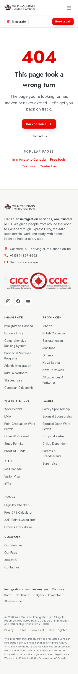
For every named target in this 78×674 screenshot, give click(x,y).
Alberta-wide (13, 601)
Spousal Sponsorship (57, 416)
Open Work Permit (16, 436)
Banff (7, 595)
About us (10, 560)
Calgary (38, 595)
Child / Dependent (54, 443)
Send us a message (24, 262)
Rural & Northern (15, 373)
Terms (22, 630)
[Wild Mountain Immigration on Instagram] (8, 301)
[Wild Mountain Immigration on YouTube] (28, 301)
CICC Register (58, 630)
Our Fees (10, 552)
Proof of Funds (14, 451)
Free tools (58, 159)
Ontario (47, 355)
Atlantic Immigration (17, 365)
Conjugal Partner (54, 436)
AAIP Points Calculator (19, 520)
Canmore (58, 589)
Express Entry (13, 333)
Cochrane (22, 595)
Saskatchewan (52, 340)
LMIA (7, 416)
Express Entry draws (18, 527)
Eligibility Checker (16, 505)
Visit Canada (13, 469)
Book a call (63, 21)
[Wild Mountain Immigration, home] (19, 8)
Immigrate (19, 21)
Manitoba (48, 348)
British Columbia (53, 333)
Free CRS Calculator (18, 512)
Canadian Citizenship (19, 387)
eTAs (7, 484)
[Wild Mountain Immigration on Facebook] (18, 301)
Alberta (47, 326)
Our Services (13, 545)
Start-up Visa (13, 380)
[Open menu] (69, 8)
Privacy (9, 630)
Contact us (48, 166)
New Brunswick (53, 370)
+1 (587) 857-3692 (23, 255)
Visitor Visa (12, 476)
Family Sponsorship (56, 409)
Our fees (28, 166)
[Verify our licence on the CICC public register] (39, 281)
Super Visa (49, 463)
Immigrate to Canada (29, 159)
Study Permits (13, 443)
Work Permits (13, 409)
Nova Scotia (51, 362)
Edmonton (55, 595)
